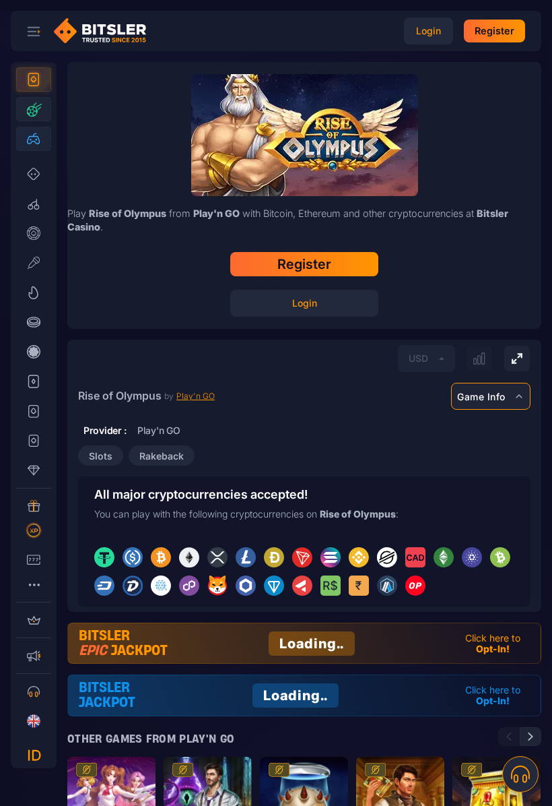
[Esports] (33, 139)
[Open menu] (34, 31)
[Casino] (33, 79)
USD (418, 358)
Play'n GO (195, 396)
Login (304, 303)
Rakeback (161, 456)
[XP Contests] (33, 530)
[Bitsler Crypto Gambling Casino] (105, 31)
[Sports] (33, 109)
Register (304, 264)
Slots (100, 456)
